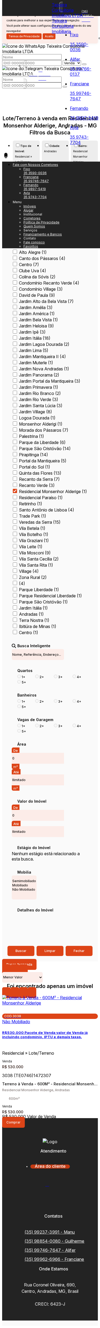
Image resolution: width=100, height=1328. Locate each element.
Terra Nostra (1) (34, 620)
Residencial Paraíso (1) (41, 497)
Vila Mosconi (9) (35, 552)
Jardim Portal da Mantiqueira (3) (49, 381)
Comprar (13, 1122)
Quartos (25, 671)
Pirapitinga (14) (33, 454)
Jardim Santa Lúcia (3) (40, 405)
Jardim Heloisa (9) (36, 326)
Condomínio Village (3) (41, 289)
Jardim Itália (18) (34, 338)
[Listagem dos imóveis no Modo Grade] (6, 969)
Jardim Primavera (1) (38, 387)
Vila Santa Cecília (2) (39, 559)
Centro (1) (28, 632)
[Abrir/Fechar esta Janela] (32, 992)
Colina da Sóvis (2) (37, 276)
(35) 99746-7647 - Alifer (50, 1250)
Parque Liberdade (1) (39, 589)
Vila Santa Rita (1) (36, 565)
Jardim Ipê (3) (32, 332)
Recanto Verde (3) (37, 485)
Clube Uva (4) (32, 270)
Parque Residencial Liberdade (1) (50, 595)
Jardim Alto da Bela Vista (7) (46, 301)
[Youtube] (50, 1195)
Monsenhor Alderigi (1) (40, 424)
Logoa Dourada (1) (37, 418)
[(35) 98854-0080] (35, 165)
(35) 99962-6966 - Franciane (54, 1259)
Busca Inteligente (33, 646)
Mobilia (24, 872)
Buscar (20, 951)
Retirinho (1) (30, 503)
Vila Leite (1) (30, 546)
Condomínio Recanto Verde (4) (49, 283)
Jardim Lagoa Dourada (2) (44, 344)
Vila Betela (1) (32, 528)
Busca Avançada (19, 964)
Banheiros (27, 695)
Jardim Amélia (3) (36, 307)
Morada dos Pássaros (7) (43, 430)
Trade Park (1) (32, 516)
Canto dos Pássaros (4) (42, 258)
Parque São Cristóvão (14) (45, 448)
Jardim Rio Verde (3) (38, 399)
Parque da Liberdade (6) (42, 442)
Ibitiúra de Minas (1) (37, 626)
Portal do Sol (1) (34, 467)
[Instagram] (50, 1205)
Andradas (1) (31, 614)
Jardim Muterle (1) (36, 362)
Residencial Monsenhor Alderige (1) (53, 491)
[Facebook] (50, 1186)
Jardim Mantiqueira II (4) (42, 356)
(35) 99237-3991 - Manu (50, 1232)
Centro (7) (29, 264)
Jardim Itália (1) (33, 608)
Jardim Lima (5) (33, 350)
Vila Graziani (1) (34, 540)
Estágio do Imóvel (33, 848)
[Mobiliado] (24, 885)
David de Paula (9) (37, 295)
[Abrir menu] (5, 155)
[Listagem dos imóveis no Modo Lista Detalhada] (15, 969)
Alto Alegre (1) (33, 252)
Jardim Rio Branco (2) (40, 393)
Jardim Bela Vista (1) (38, 319)
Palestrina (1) (31, 436)
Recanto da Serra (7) (39, 479)
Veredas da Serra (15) (40, 522)
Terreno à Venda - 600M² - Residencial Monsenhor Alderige (50, 1084)
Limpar (50, 951)
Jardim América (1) (37, 313)
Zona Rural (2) (33, 577)
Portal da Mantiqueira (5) (42, 460)
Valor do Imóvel (31, 801)
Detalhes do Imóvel (35, 910)
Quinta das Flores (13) (40, 473)
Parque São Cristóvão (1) (43, 602)
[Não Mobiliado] (24, 889)
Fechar (79, 951)
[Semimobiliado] (24, 881)
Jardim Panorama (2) (39, 375)
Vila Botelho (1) (33, 534)
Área (21, 744)
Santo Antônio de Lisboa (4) (46, 510)
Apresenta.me (15, 1323)
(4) (22, 583)
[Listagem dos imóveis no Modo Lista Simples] (23, 969)
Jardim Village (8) (35, 411)
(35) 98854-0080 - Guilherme (54, 1241)
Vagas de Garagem (35, 720)
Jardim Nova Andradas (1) (44, 368)
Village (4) (29, 571)
